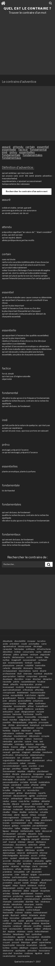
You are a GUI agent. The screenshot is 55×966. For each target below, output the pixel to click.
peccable (22, 834)
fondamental (38, 149)
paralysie (39, 709)
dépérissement (23, 760)
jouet (17, 712)
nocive (6, 695)
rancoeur (43, 866)
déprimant (26, 730)
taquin (26, 769)
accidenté (35, 769)
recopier (40, 712)
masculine (19, 820)
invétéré (6, 774)
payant (17, 883)
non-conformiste (10, 763)
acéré (49, 807)
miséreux (21, 931)
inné (4, 152)
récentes (15, 866)
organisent (8, 820)
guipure (21, 836)
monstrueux (8, 845)
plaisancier (26, 774)
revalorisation (9, 956)
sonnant (42, 815)
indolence (32, 885)
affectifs (14, 684)
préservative (8, 749)
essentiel (43, 147)
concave (7, 714)
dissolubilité (19, 641)
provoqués (44, 722)
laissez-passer (24, 646)
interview (28, 674)
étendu (6, 747)
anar (28, 888)
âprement (7, 907)
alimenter (45, 801)
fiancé (23, 885)
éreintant (28, 929)
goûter (6, 866)
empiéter (21, 771)
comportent (31, 676)
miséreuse (45, 902)
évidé (46, 953)
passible (7, 722)
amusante (39, 861)
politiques (30, 649)
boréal (43, 888)
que (4, 663)
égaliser (38, 953)
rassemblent (44, 874)
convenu (31, 763)
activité (47, 896)
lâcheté (15, 893)
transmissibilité (40, 864)
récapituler (45, 891)
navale (37, 663)
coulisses (28, 953)
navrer (47, 847)
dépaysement (9, 888)
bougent (7, 885)
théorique (25, 942)
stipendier (7, 706)
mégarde (25, 839)
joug (28, 820)
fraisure (6, 825)
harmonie (17, 714)
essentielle (9, 149)
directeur (37, 679)
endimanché (32, 853)
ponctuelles (34, 644)
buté (40, 834)
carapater (7, 649)
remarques (29, 904)
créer (17, 874)
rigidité (41, 695)
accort (34, 855)
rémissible (7, 741)
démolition (7, 652)
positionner (42, 796)
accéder (40, 850)
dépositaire (8, 940)
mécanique (23, 880)
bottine (6, 948)
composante (8, 739)
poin (5, 701)
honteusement (9, 836)
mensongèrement (11, 817)
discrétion (18, 679)
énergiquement (33, 687)
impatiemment (20, 736)
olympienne (16, 728)
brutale (6, 823)
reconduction (33, 790)
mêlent (38, 929)
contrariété (18, 902)
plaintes (6, 877)
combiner (18, 847)
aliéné (44, 817)
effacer (43, 883)
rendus (6, 801)
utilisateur (7, 736)
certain (30, 147)
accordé (6, 861)
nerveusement (9, 834)
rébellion (31, 771)
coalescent (18, 809)
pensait (19, 665)
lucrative (41, 641)
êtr (50, 864)
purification (8, 755)
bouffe (39, 714)
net (18, 758)
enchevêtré (37, 804)
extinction (32, 845)
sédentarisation (37, 755)
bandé (25, 883)
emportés (39, 744)
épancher (45, 923)
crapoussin (34, 877)
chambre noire (9, 703)
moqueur (31, 641)
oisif (5, 842)
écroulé (33, 782)
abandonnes (30, 793)
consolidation (9, 937)
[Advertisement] (27, 45)
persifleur (16, 769)
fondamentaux (11, 158)
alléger (23, 747)
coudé (24, 644)
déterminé (16, 891)
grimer (20, 793)
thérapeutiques (19, 722)
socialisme (27, 861)
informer (44, 853)
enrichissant (37, 777)
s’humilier (22, 703)
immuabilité (19, 872)
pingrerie (32, 722)
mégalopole (24, 720)
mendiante (47, 752)
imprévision (8, 869)
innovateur (15, 918)
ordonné (19, 912)
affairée (34, 785)
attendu (18, 147)
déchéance (41, 842)
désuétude (7, 641)
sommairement (40, 912)
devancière (36, 872)
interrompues (9, 864)
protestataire (9, 758)
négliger (26, 828)
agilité (48, 861)
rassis (30, 931)
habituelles (8, 744)
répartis (6, 657)
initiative (29, 744)
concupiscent (9, 692)
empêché (48, 674)
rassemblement (28, 682)
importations (25, 671)
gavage (6, 769)
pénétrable (24, 858)
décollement (28, 728)
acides (49, 774)
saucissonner (9, 717)
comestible (25, 825)
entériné (35, 923)
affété (42, 845)
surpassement (29, 660)
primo (5, 858)
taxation (29, 847)
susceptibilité (17, 695)
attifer (43, 785)
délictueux (30, 850)
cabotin (42, 945)
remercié (21, 853)
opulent (13, 858)
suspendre (7, 847)
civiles (44, 858)
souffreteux (40, 703)
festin (43, 720)
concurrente (28, 652)
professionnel (9, 674)
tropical (12, 842)
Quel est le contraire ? (27, 8)
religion (19, 850)
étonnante (28, 668)
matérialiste (44, 782)
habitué (21, 676)
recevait (6, 752)
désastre (32, 834)
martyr (6, 798)
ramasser (25, 804)
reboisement (43, 698)
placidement (42, 771)
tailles (17, 828)
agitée (6, 787)
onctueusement (10, 671)
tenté (37, 831)
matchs (39, 904)
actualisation (16, 899)
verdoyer (34, 654)
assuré (6, 147)
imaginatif (16, 660)
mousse (35, 828)
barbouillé (17, 807)
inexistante (33, 747)
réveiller (6, 812)
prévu (13, 152)
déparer (15, 804)
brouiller (6, 790)
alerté (16, 815)
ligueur (6, 831)
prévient (45, 687)
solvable (44, 812)
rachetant (42, 660)
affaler (18, 869)
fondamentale (11, 155)
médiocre (29, 709)
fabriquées (19, 649)
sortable (24, 782)
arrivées (6, 893)
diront (27, 923)
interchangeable (10, 855)
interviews (7, 815)
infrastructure (21, 755)
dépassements (20, 796)
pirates (38, 684)
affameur (7, 654)
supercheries (45, 942)
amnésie (20, 910)
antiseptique (16, 798)
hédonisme (45, 836)
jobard (11, 709)
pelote (16, 682)
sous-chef (7, 953)
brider (43, 828)
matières (35, 801)
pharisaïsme (8, 665)
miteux (33, 815)
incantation (32, 945)
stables (28, 912)
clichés (11, 725)
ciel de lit (19, 940)
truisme (14, 747)
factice (23, 149)
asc (17, 839)
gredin (6, 915)
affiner (31, 706)
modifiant (7, 923)
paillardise (40, 749)
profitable (34, 880)
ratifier (6, 921)
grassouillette (24, 701)
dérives (35, 820)
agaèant (21, 937)
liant (28, 934)
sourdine (33, 766)
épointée (27, 864)
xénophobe (17, 904)
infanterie (33, 915)
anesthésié (47, 899)
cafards (6, 668)
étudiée (23, 812)
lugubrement (32, 836)
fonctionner (28, 714)
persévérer (16, 785)
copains (38, 657)
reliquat (35, 720)
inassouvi (38, 739)
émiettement (22, 692)
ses (12, 787)
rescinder (7, 682)
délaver (27, 798)
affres (38, 940)
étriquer (34, 883)
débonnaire (34, 736)
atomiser (45, 839)
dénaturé (35, 858)
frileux (15, 812)
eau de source (23, 777)
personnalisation (10, 782)
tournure (39, 893)
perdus (20, 888)
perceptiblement (40, 825)
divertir (43, 671)
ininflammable (26, 831)
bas (4, 725)
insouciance (44, 950)
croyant (6, 942)
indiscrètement (41, 931)
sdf (27, 872)
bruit (5, 929)
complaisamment (32, 899)
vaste (24, 766)
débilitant (23, 948)
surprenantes (24, 956)
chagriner (16, 790)
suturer (28, 741)
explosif (20, 749)
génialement (39, 918)
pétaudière (26, 918)
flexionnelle (8, 912)
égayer (24, 815)
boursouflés (30, 717)
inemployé (34, 725)
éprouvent (24, 855)
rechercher (33, 812)
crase (41, 766)
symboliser (37, 934)
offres (49, 760)
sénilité (19, 709)
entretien (36, 752)
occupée (45, 736)
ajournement (22, 725)
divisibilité (45, 937)
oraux (28, 679)
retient (6, 728)
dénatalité (16, 668)
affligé (43, 747)
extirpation (8, 712)
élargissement (28, 712)
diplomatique (9, 853)
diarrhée (29, 902)
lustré (35, 671)
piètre (16, 654)
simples (27, 869)
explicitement (27, 893)
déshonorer (8, 950)
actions (36, 817)
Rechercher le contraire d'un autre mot (27, 191)
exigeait (34, 891)
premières (7, 872)
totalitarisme (9, 777)
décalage (37, 646)
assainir (29, 733)
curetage (7, 807)
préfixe (42, 855)
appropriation (9, 676)
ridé (4, 709)
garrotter (18, 741)
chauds (6, 785)
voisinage (19, 744)
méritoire (7, 896)
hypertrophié (9, 945)
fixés (35, 741)
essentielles (27, 152)
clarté (34, 866)
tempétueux (18, 934)
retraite (6, 904)
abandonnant (38, 760)
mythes (6, 660)
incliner (17, 652)
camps (28, 739)
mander (19, 739)
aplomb (36, 730)
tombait (28, 663)
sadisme (20, 733)
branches (18, 953)
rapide (20, 717)
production (18, 896)
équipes (11, 931)
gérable (29, 921)
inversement (8, 687)
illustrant (15, 915)
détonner (7, 809)
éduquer (14, 831)
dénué (5, 684)
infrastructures (44, 649)
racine (26, 785)
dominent (7, 796)
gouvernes (8, 874)
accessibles (38, 787)
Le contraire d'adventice (19, 81)
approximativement (12, 690)
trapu (5, 918)
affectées (39, 690)
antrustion (32, 950)
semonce (29, 896)
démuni (30, 842)
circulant (26, 758)
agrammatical (9, 646)
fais (37, 902)
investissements (15, 663)
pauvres (43, 676)
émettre (28, 907)
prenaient (37, 869)
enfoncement (9, 793)
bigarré (15, 730)
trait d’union (30, 695)
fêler (46, 657)
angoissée (45, 654)
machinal (38, 674)
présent (38, 847)
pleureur (6, 891)
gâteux (15, 825)
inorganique (38, 774)
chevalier (16, 861)
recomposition (15, 929)
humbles (6, 730)
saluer (23, 763)
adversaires (30, 809)
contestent (26, 817)
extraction (18, 907)
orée (30, 823)
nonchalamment (18, 823)
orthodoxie (28, 690)
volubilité (29, 665)
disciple (15, 774)
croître (14, 948)
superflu (42, 793)
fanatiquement (9, 880)
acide (5, 644)
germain (16, 752)
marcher (13, 720)
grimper (24, 654)
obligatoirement (23, 787)
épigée (33, 874)
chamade (7, 902)
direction (29, 940)
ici (24, 790)
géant (34, 942)
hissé (5, 720)
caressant (32, 779)
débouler (27, 926)
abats (42, 915)
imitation (7, 934)
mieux (15, 885)
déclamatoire (18, 657)
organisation (9, 760)
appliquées (20, 950)
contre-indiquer (33, 910)
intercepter (8, 779)
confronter (43, 809)
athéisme (47, 929)
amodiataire (46, 820)
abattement (46, 880)
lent (41, 741)
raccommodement (11, 766)
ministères (31, 698)
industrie (7, 926)
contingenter (9, 910)
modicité (20, 687)
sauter (21, 921)
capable (38, 907)
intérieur (21, 842)
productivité (8, 839)
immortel (20, 945)
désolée (6, 804)
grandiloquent (9, 698)
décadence (37, 758)
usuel (45, 940)
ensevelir (30, 749)
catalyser (17, 926)
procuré (15, 942)
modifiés (37, 926)
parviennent (46, 725)
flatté (13, 921)
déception (47, 679)
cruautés (41, 807)
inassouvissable (37, 692)
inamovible (40, 665)
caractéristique (42, 921)
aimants (12, 701)
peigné (38, 896)
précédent (14, 644)
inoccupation (33, 937)
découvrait (47, 831)
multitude (18, 923)
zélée (30, 703)
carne (43, 644)
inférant (24, 874)
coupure (34, 948)
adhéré (24, 915)
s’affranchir (20, 779)
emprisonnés (9, 850)
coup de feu (24, 801)
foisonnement (9, 771)
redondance (8, 733)
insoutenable (20, 706)
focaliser (41, 682)
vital (19, 864)
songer (48, 777)
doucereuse (21, 845)
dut (4, 931)
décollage (25, 866)
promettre (7, 883)
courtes (39, 728)
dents (5, 899)
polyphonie (38, 701)
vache (38, 652)
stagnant (26, 752)
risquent (47, 926)
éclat (46, 804)
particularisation (19, 877)
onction (29, 657)
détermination (39, 798)
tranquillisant (42, 706)
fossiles (38, 668)
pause (14, 801)
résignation (39, 823)
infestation (8, 828)
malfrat (41, 885)
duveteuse (7, 679)
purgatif (35, 839)
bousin (35, 888)
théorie (21, 698)
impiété (38, 733)
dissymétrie (29, 807)
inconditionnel (46, 948)
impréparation (26, 684)
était (19, 674)
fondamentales (32, 155)
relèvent (47, 652)
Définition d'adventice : (18, 167)
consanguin (43, 717)
